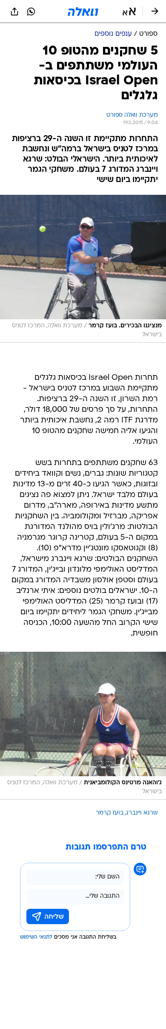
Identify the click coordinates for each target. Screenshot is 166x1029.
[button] (129, 11)
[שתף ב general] (14, 11)
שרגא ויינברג (142, 813)
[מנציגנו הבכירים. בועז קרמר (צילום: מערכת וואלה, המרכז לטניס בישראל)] (83, 269)
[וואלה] (83, 11)
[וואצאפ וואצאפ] (31, 11)
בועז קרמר (109, 813)
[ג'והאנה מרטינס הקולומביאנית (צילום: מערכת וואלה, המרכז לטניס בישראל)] (83, 726)
